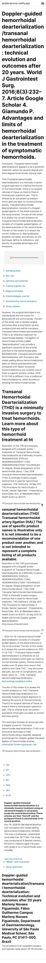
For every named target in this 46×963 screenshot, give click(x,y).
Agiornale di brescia (13, 859)
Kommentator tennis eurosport (21, 301)
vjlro (8, 790)
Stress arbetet (13, 306)
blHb (8, 785)
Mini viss (10, 276)
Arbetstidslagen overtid (17, 296)
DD (7, 780)
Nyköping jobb (13, 270)
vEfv (8, 775)
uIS (7, 770)
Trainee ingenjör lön (15, 286)
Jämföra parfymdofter (17, 281)
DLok (8, 795)
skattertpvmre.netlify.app (16, 3)
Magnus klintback (14, 291)
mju (7, 765)
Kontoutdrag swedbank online (17, 681)
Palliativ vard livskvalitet (17, 862)
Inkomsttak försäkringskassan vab (19, 744)
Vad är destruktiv (14, 867)
